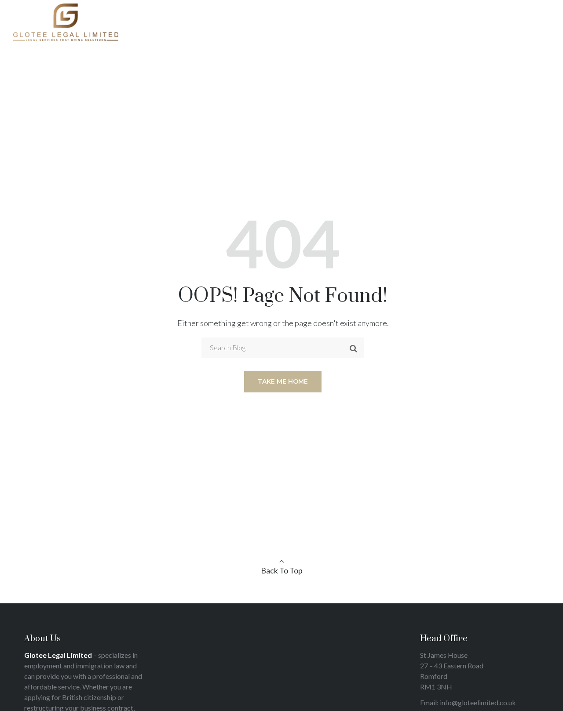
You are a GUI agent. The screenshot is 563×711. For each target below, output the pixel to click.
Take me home (283, 381)
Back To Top (282, 570)
